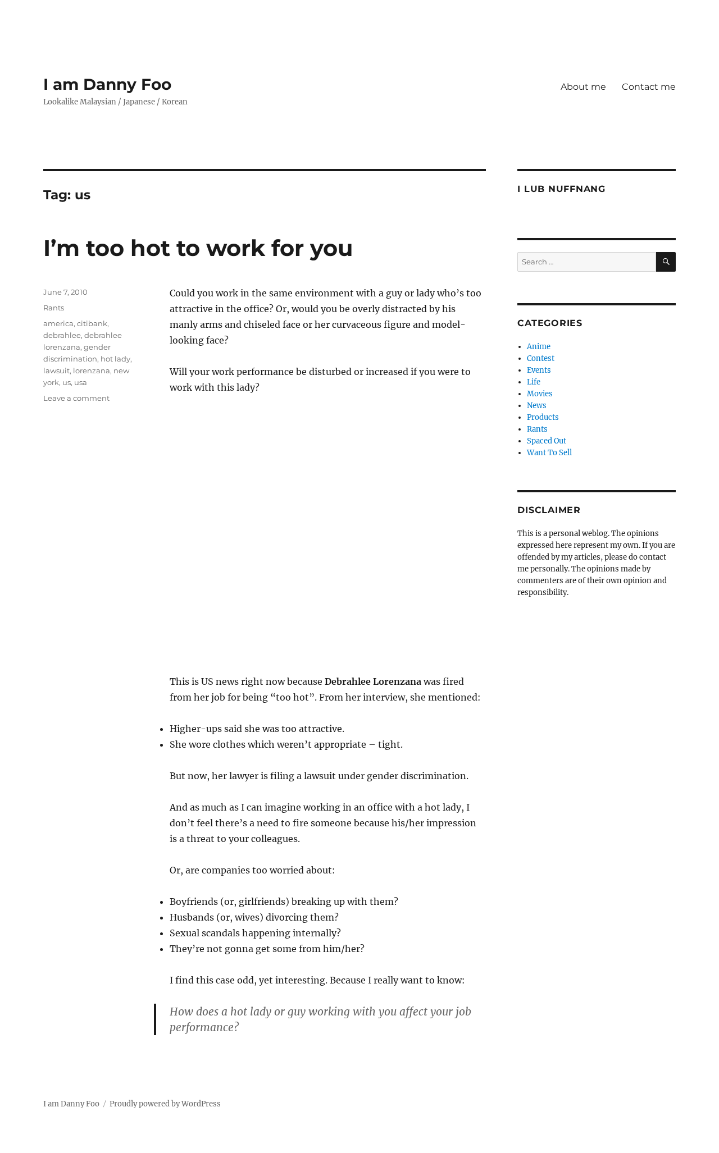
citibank (92, 323)
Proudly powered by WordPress (165, 1104)
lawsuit (56, 370)
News (537, 405)
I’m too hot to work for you (198, 248)
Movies (540, 394)
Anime (538, 346)
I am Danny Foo (107, 84)
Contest (540, 358)
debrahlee (62, 335)
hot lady (115, 358)
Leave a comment (76, 398)
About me (583, 86)
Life (533, 382)
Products (543, 417)
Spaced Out (546, 441)
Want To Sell (549, 452)
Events (539, 370)
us (66, 382)
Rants (53, 307)
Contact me (649, 86)
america (58, 323)
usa (80, 382)
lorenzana (91, 370)
